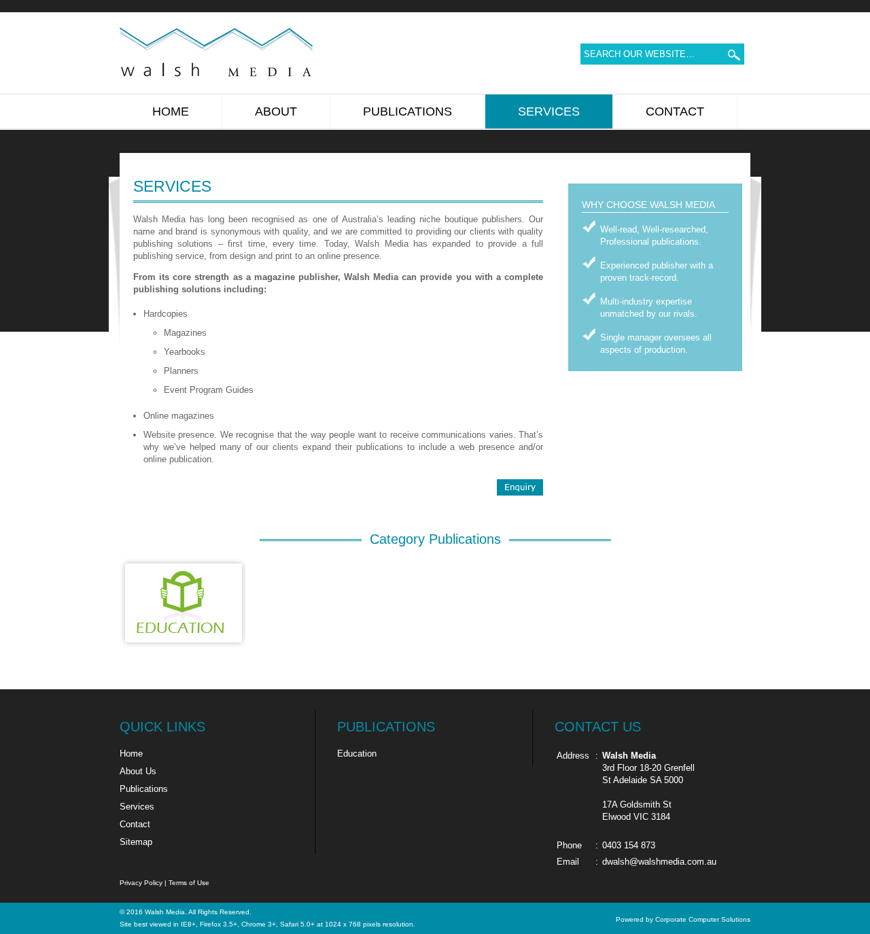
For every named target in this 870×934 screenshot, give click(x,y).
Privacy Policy (141, 882)
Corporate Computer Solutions (702, 919)
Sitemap (136, 842)
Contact (135, 824)
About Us (138, 771)
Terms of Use (189, 882)
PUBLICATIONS (407, 111)
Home (131, 753)
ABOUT (276, 111)
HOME (170, 111)
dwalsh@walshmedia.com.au (659, 862)
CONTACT (675, 111)
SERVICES (549, 111)
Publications (144, 789)
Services (137, 806)
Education (357, 753)
